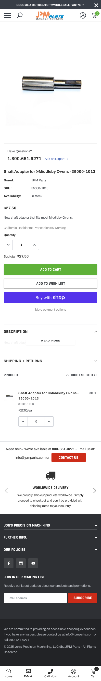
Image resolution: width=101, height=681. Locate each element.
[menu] (7, 15)
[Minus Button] (8, 245)
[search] (20, 15)
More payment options (50, 309)
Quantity (10, 235)
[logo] (50, 15)
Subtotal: (10, 256)
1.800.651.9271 (24, 158)
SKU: (8, 188)
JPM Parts (38, 180)
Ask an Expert (55, 159)
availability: (12, 196)
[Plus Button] (34, 245)
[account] (83, 15)
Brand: (9, 180)
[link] (8, 563)
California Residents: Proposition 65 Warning (35, 228)
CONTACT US (68, 457)
